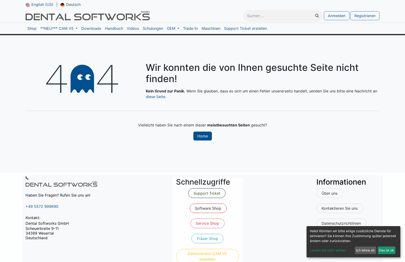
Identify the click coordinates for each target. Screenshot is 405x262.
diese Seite (155, 96)
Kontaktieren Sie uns (340, 208)
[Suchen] (317, 16)
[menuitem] (39, 4)
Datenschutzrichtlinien (341, 223)
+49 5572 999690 (42, 206)
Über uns (330, 193)
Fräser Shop (207, 238)
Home (202, 136)
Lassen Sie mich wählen (328, 250)
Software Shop (208, 208)
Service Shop (207, 223)
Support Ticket (207, 193)
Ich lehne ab (365, 250)
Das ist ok (386, 250)
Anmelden (336, 15)
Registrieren (364, 15)
